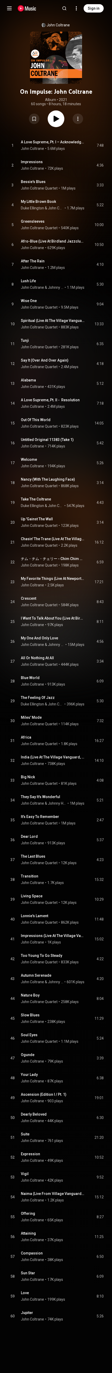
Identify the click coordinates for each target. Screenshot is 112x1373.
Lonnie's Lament (34, 916)
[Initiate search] (64, 8)
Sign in (93, 8)
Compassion (32, 1253)
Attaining (28, 1233)
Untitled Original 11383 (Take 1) (47, 440)
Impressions (32, 162)
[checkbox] (100, 145)
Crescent (28, 598)
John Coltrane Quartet (39, 188)
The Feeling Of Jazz (38, 698)
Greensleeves (33, 221)
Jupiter (27, 1313)
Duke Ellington (32, 208)
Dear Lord (29, 836)
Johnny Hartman (56, 287)
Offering (28, 1213)
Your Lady (29, 1075)
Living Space (31, 896)
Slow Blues (30, 1015)
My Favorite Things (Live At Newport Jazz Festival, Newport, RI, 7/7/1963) (53, 578)
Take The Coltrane (36, 499)
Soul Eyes (29, 1035)
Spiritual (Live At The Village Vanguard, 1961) (53, 321)
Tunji (25, 340)
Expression (30, 1154)
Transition (29, 876)
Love (25, 1293)
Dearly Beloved (34, 1114)
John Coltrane (58, 25)
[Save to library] (34, 119)
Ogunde (27, 1055)
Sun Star (28, 1273)
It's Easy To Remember (40, 817)
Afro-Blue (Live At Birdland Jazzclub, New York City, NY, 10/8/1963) (53, 241)
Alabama (28, 380)
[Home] (27, 8)
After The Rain (33, 261)
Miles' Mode (31, 717)
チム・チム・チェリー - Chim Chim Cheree (53, 559)
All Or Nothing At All (37, 658)
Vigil (25, 1174)
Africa (26, 737)
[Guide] (9, 8)
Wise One (29, 301)
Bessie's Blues (33, 182)
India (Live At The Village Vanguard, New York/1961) (53, 757)
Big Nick (28, 777)
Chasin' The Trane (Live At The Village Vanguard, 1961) (53, 539)
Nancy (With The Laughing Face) (48, 479)
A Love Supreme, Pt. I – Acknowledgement (53, 142)
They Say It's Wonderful (40, 797)
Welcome (29, 459)
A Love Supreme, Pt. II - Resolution (50, 400)
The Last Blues (33, 856)
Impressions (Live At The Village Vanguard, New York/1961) (53, 936)
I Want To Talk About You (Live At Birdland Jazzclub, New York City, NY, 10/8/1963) (53, 618)
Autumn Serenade (36, 975)
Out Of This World (36, 420)
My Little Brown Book (38, 201)
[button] (34, 119)
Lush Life (28, 281)
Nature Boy (30, 995)
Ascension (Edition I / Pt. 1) (43, 1094)
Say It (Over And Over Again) (45, 360)
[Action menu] (78, 119)
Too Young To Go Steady (41, 955)
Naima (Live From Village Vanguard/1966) (53, 1194)
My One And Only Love (39, 638)
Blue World (30, 678)
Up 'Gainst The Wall (37, 519)
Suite (25, 1134)
